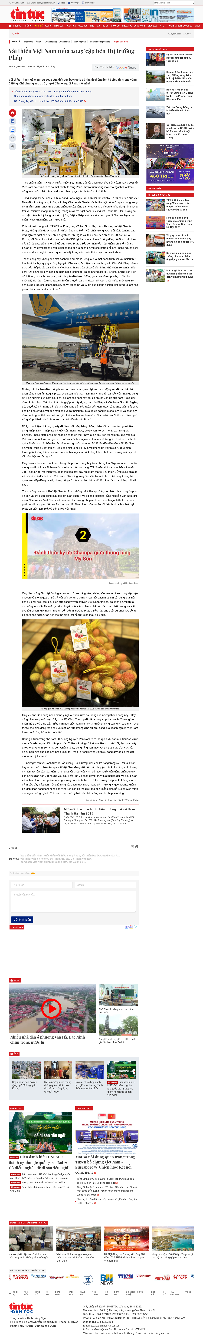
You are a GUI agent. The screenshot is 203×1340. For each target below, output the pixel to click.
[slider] (66, 568)
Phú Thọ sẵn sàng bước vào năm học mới (116, 1011)
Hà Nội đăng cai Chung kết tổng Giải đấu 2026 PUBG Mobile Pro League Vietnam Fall (124, 1257)
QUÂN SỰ (115, 26)
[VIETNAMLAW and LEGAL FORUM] (35, 1278)
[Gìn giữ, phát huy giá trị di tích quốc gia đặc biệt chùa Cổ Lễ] (118, 1025)
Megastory (112, 1082)
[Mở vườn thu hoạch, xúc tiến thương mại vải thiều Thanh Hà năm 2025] (41, 820)
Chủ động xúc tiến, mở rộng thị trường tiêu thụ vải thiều (43, 96)
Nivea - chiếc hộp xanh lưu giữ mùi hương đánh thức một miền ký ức (89, 1085)
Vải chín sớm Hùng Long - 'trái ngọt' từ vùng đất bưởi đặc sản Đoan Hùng (52, 91)
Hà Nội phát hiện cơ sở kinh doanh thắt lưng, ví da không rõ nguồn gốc (28, 1256)
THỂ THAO (95, 26)
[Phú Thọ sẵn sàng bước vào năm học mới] (118, 995)
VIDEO (197, 26)
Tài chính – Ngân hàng (100, 41)
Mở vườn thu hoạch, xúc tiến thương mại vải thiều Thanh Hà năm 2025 (99, 811)
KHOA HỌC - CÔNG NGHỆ (133, 26)
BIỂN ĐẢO (152, 26)
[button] (134, 1071)
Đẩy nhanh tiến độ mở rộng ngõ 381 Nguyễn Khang (24, 1085)
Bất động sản (80, 41)
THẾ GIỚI (28, 26)
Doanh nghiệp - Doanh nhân (57, 41)
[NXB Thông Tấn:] (68, 1279)
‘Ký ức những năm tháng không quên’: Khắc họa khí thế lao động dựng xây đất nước (57, 1087)
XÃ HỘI (48, 26)
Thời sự (17, 26)
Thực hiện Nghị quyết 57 (179, 26)
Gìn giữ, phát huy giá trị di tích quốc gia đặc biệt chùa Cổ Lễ (117, 1041)
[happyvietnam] (50, 1276)
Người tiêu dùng (121, 41)
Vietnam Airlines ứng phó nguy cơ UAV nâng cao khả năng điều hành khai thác (75, 1257)
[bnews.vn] (86, 1279)
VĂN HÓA (71, 26)
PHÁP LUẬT (59, 26)
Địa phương (174, 1293)
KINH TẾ (39, 26)
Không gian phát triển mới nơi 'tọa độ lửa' (38, 1182)
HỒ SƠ (105, 26)
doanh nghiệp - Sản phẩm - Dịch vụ (28, 1223)
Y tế (162, 26)
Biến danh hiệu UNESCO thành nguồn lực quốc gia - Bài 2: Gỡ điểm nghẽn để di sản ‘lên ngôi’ (121, 1088)
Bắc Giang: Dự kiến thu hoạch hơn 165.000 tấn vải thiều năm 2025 (48, 101)
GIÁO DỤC (82, 26)
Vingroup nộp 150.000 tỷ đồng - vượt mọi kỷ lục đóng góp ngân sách (172, 1256)
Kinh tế (16, 41)
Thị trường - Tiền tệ (32, 41)
